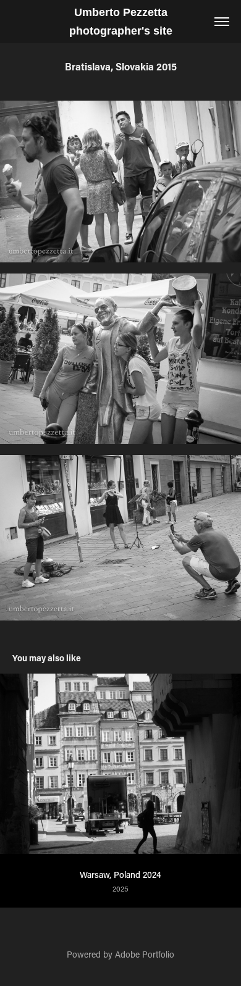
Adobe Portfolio (144, 954)
